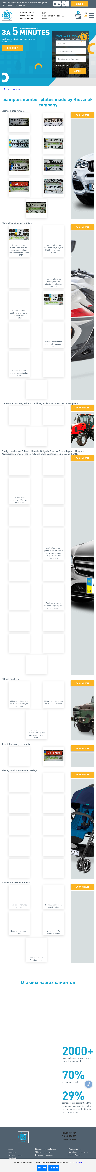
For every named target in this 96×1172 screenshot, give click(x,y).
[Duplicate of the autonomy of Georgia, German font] (19, 486)
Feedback (12, 1158)
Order (79, 3)
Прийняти (42, 1168)
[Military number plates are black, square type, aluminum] (19, 690)
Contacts (12, 1152)
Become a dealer (15, 1155)
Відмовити (54, 1168)
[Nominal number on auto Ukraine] (53, 894)
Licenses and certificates (45, 1149)
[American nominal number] (19, 894)
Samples (16, 89)
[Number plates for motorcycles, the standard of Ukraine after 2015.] (53, 268)
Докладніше (77, 1162)
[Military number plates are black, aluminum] (53, 690)
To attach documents (62, 65)
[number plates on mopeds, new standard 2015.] (19, 359)
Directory (12, 48)
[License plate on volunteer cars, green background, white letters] (36, 719)
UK (85, 13)
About (10, 1149)
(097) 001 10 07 (27, 12)
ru (85, 18)
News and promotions (44, 1155)
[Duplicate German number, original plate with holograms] (53, 592)
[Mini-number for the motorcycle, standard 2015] (53, 330)
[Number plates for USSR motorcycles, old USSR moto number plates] (53, 234)
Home (6, 89)
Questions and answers (78, 1152)
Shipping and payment (44, 1152)
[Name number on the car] (19, 920)
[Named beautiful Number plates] (53, 920)
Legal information (75, 1155)
